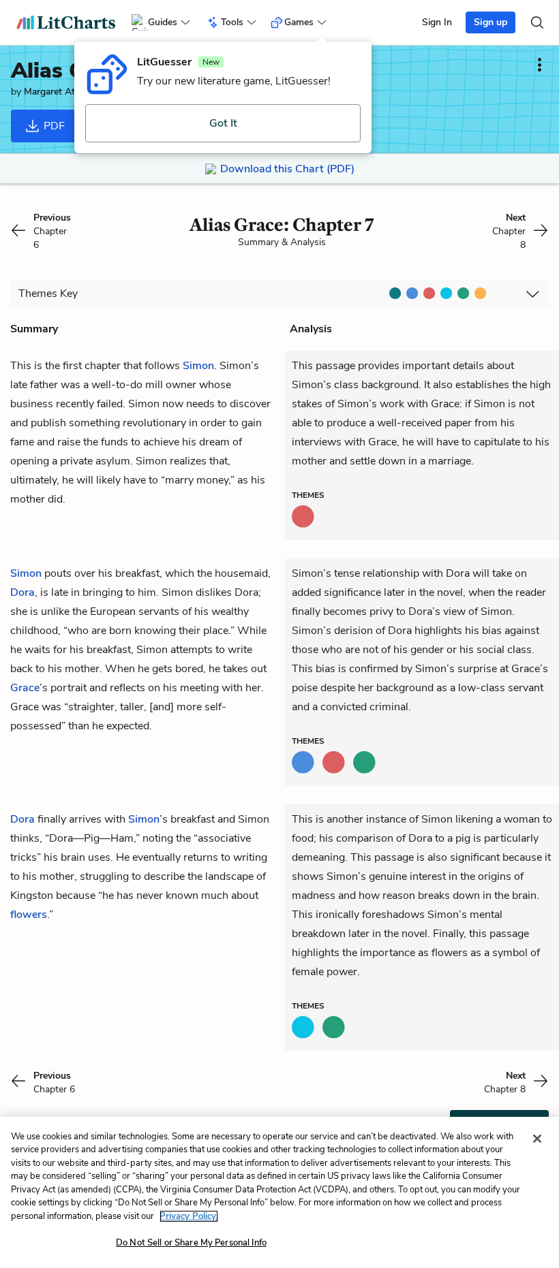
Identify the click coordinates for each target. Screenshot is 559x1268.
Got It (223, 123)
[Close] (537, 1139)
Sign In (437, 22)
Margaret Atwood (62, 91)
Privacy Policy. (189, 1216)
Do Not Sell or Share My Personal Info (191, 1243)
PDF (53, 125)
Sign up (490, 22)
